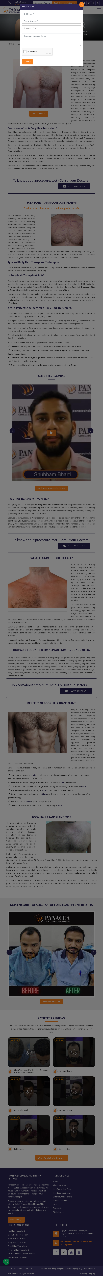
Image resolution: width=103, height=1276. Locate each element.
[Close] (81, 4)
